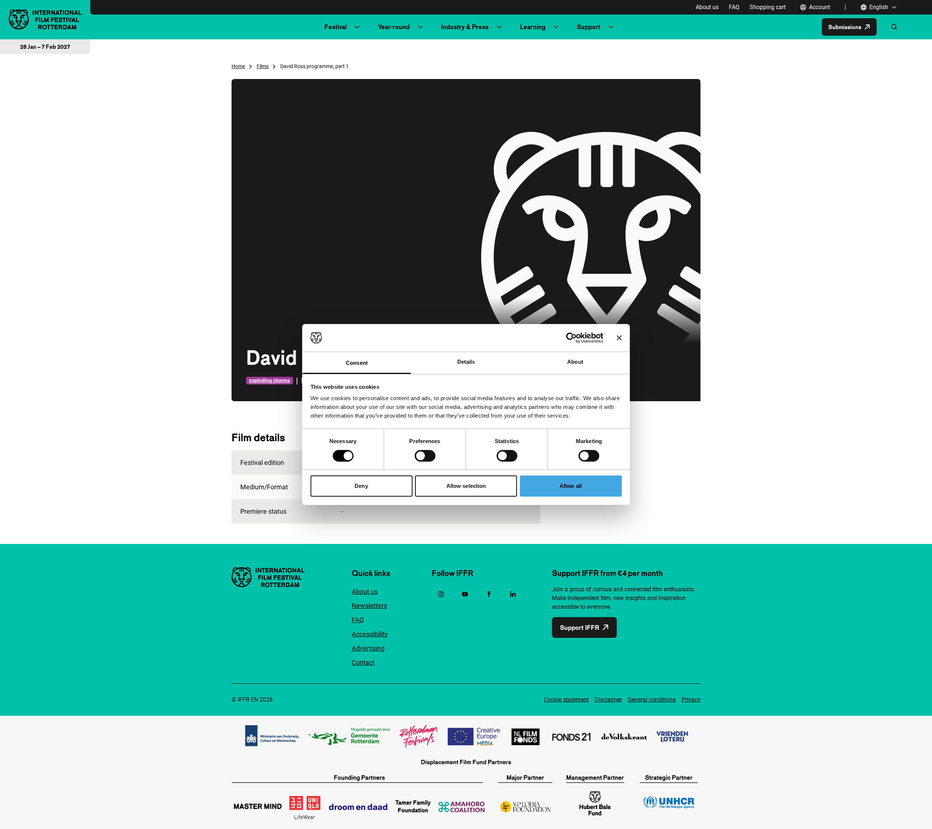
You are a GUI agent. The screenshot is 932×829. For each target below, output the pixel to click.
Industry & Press (465, 27)
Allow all (571, 486)
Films (263, 66)
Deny (361, 486)
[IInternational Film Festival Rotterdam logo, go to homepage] (45, 19)
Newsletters (369, 605)
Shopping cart (768, 7)
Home (238, 66)
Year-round (394, 27)
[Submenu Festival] (357, 26)
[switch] (425, 456)
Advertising (368, 648)
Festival (335, 27)
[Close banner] (619, 337)
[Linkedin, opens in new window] (513, 594)
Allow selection (466, 486)
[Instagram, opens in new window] (441, 594)
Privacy (691, 699)
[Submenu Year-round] (420, 26)
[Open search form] (894, 27)
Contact (363, 662)
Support (588, 27)
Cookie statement (566, 699)
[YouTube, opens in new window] (465, 594)
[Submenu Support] (611, 26)
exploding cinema (269, 380)
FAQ (734, 7)
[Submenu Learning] (556, 26)
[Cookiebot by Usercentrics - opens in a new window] (571, 337)
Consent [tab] (357, 363)
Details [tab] (466, 362)
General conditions (652, 699)
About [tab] (575, 362)
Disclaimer (608, 699)
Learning (532, 27)
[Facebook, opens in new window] (489, 594)
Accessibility (370, 634)
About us (707, 7)
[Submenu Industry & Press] (499, 26)
